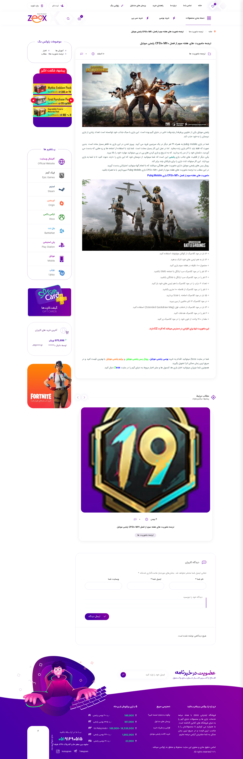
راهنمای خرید (158, 5)
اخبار (45, 50)
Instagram (66, 751)
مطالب (44, 54)
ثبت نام (55, 5)
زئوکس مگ (115, 5)
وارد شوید (35, 5)
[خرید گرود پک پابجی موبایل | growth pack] (52, 100)
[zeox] (37, 18)
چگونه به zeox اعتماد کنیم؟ (159, 715)
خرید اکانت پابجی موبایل (160, 734)
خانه (200, 5)
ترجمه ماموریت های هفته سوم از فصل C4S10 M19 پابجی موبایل (145, 527)
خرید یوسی (164, 18)
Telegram (83, 751)
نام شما (199, 579)
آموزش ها (59, 50)
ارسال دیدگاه (95, 617)
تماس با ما (187, 5)
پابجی (172, 157)
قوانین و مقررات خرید (161, 727)
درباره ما (173, 5)
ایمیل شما (156, 579)
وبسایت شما (113, 579)
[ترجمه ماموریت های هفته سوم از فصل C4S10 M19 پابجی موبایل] (145, 460)
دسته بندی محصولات (195, 18)
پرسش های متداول (138, 5)
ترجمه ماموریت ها (196, 31)
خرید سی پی (137, 18)
